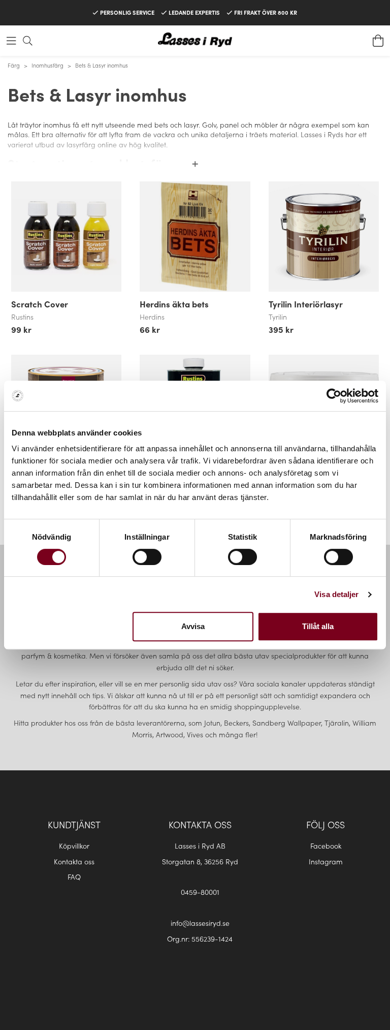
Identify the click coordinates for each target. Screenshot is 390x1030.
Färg (14, 65)
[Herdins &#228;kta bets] (195, 236)
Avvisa (193, 626)
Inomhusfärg (47, 65)
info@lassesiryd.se (200, 923)
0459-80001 (200, 892)
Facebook (325, 845)
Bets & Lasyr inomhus (101, 65)
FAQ (74, 876)
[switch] (147, 557)
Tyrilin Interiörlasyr (306, 304)
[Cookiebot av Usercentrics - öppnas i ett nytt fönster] (333, 395)
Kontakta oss (74, 861)
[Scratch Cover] (66, 236)
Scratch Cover (39, 304)
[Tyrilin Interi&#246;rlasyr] (324, 236)
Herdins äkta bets (174, 304)
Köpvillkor (74, 845)
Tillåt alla (318, 626)
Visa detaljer (336, 594)
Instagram (326, 861)
